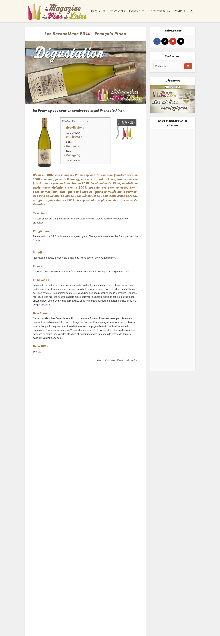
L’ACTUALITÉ (98, 11)
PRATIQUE (180, 11)
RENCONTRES (117, 11)
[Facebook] (157, 41)
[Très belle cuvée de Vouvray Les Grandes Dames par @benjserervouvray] (173, 153)
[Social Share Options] (156, 170)
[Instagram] (165, 41)
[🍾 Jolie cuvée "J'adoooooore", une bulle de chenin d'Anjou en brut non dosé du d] (173, 269)
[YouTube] (172, 41)
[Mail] (180, 41)
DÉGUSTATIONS (159, 11)
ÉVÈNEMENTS (136, 11)
